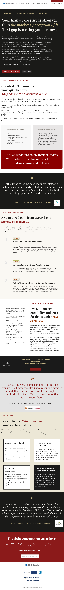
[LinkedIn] (40, 572)
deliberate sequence (34, 227)
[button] (40, 4)
